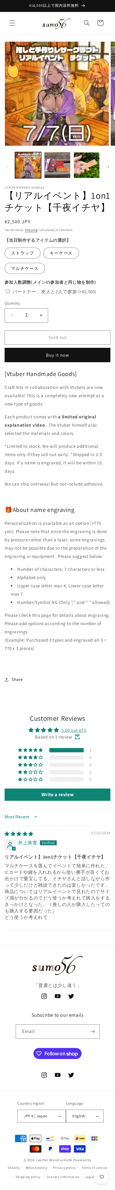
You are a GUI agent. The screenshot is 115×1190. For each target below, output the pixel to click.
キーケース (61, 253)
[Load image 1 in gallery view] (28, 165)
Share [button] (17, 679)
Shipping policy (28, 1177)
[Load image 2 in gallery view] (57, 165)
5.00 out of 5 (73, 730)
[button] (12, 23)
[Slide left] (6, 167)
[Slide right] (108, 167)
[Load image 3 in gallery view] (87, 165)
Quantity (12, 303)
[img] (19, 834)
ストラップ (22, 253)
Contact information (63, 1177)
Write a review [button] (57, 794)
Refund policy (37, 1167)
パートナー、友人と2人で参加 (54, 291)
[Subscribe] (92, 1031)
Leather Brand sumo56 (54, 1160)
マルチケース (25, 268)
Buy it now (57, 355)
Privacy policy (64, 1167)
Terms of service (94, 1167)
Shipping (31, 230)
